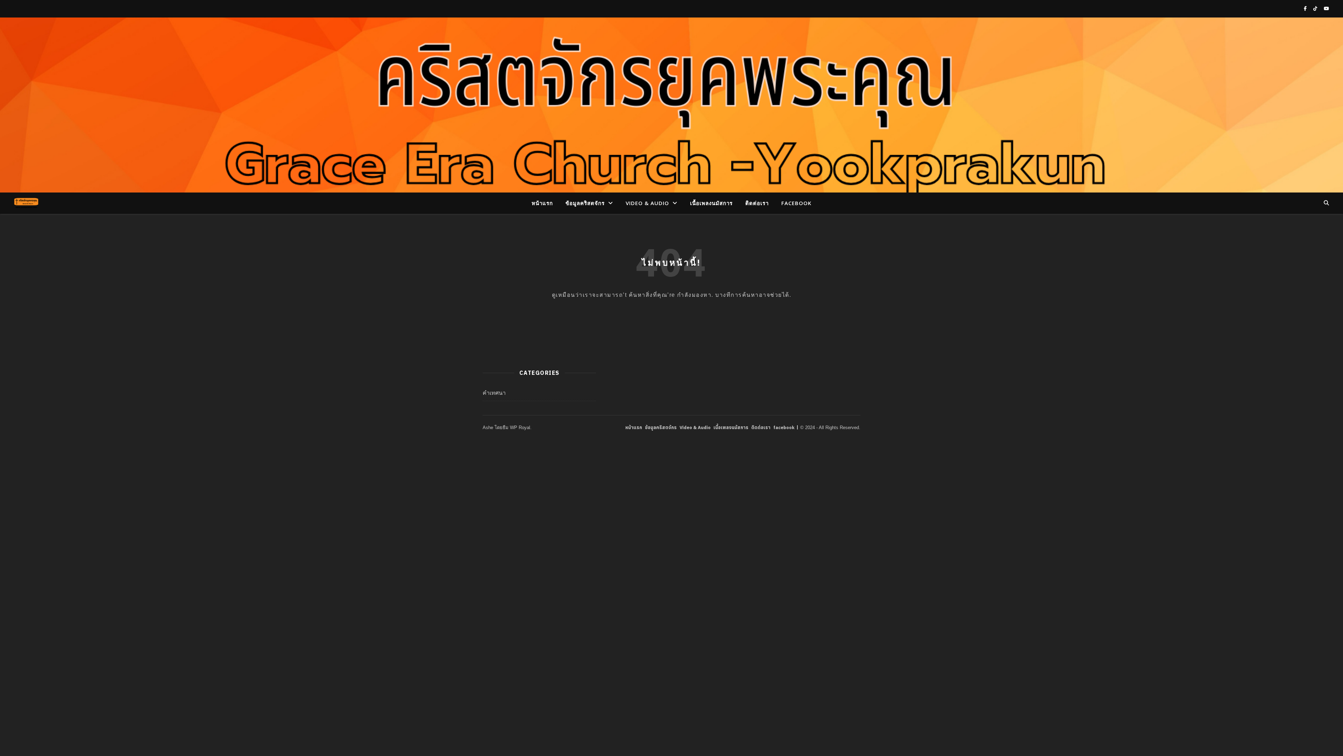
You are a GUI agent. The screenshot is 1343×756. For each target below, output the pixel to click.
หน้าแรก (542, 203)
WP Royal (520, 427)
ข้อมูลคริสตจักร (585, 203)
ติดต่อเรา (757, 203)
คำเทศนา (494, 393)
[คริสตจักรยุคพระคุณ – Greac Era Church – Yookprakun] (26, 203)
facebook (796, 203)
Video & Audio (647, 203)
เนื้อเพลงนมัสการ (711, 203)
